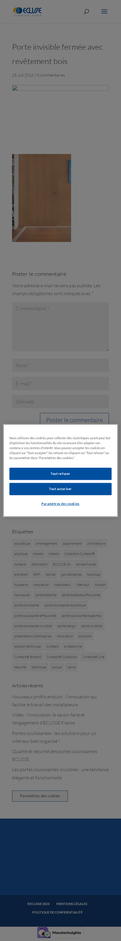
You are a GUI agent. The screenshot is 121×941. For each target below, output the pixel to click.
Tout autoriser (60, 489)
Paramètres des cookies (60, 504)
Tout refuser (60, 474)
